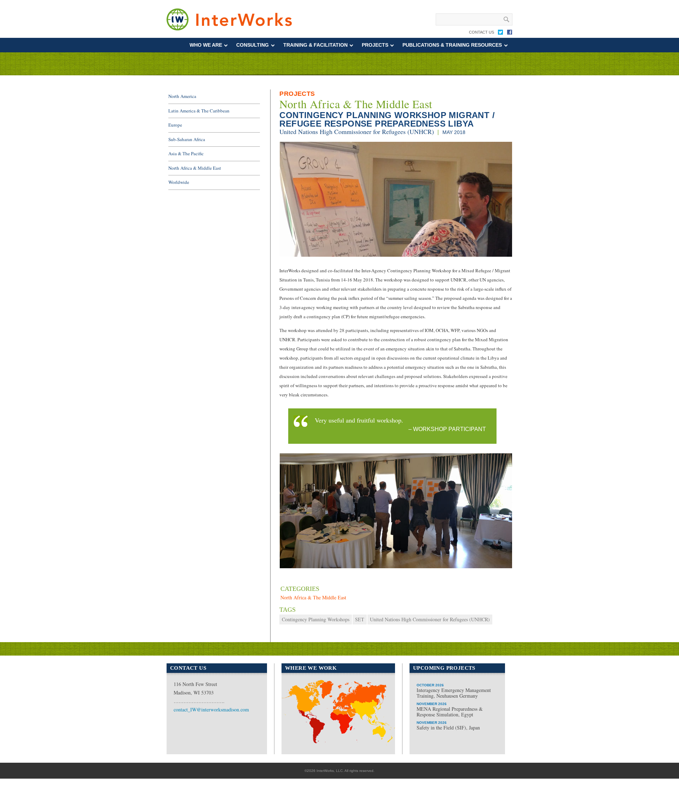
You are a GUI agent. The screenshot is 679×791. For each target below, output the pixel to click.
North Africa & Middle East (194, 168)
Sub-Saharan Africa (186, 139)
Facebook (509, 33)
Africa (336, 742)
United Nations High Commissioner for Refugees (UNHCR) (356, 131)
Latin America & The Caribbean (199, 110)
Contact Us (481, 32)
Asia (372, 715)
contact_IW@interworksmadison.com (211, 709)
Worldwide (178, 182)
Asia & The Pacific (186, 153)
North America (182, 96)
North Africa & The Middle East (355, 104)
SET (359, 619)
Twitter (500, 33)
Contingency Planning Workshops (315, 619)
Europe (175, 125)
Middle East (343, 720)
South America (306, 723)
